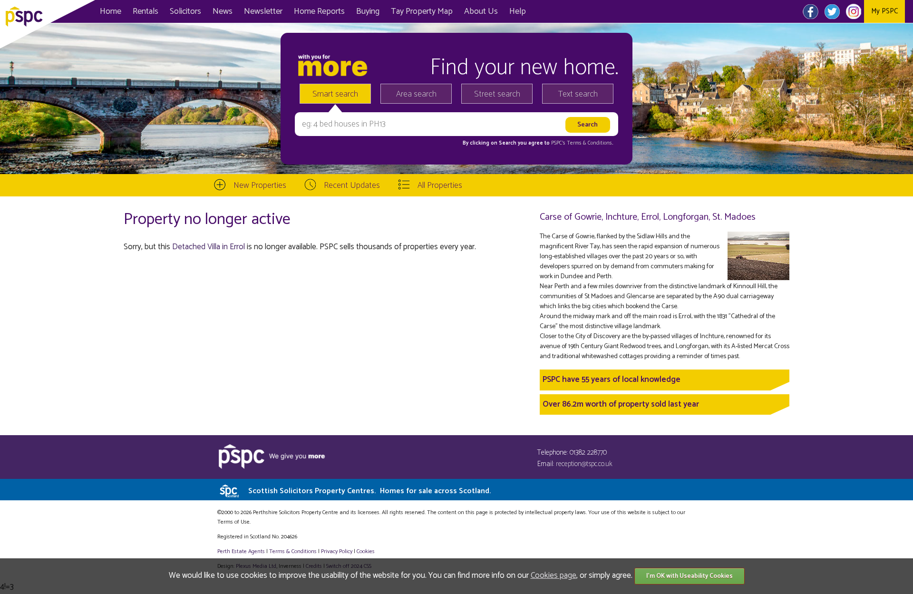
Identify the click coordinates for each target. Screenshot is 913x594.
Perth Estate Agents (241, 551)
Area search (416, 94)
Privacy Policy (336, 551)
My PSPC (884, 11)
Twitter (832, 11)
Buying (367, 11)
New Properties (259, 185)
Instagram (853, 11)
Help (517, 11)
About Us (481, 11)
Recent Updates (352, 185)
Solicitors (185, 11)
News (223, 11)
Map (422, 11)
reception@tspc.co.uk (584, 464)
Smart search (335, 94)
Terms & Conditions (293, 551)
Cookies (366, 551)
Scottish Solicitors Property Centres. (369, 491)
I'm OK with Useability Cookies (689, 576)
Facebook (810, 11)
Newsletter (263, 11)
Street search (497, 94)
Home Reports (319, 11)
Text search (578, 94)
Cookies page (553, 575)
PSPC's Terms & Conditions (581, 143)
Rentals (145, 11)
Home (110, 11)
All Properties (440, 185)
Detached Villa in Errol (208, 246)
